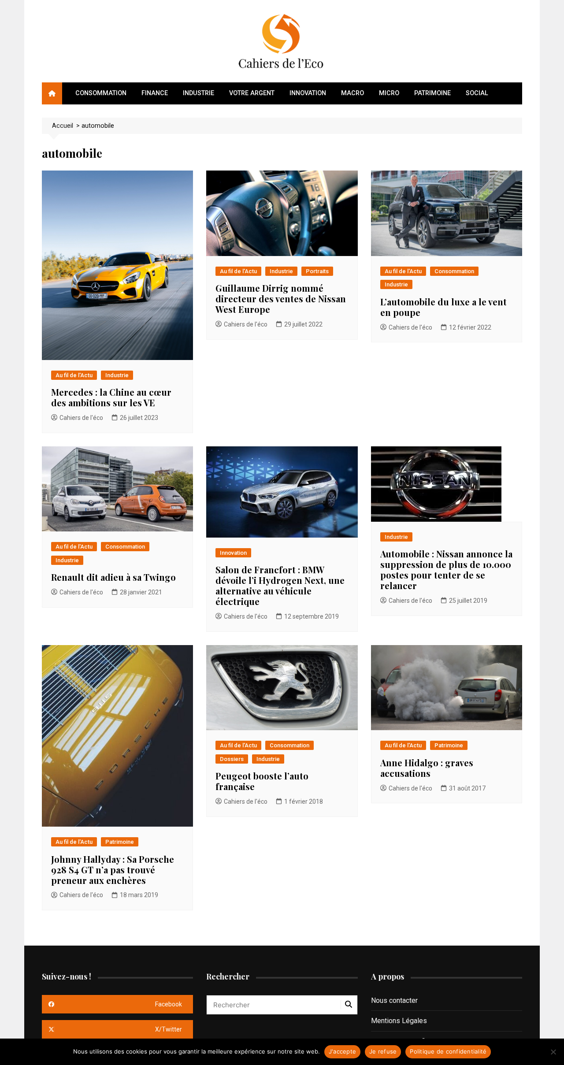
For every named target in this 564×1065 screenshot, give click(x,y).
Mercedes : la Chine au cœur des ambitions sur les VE (111, 397)
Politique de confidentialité (448, 1051)
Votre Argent (252, 93)
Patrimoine (432, 93)
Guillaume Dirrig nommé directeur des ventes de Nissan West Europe (280, 298)
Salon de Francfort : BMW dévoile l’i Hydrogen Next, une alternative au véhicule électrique (280, 585)
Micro (389, 93)
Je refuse (383, 1051)
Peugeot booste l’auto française (261, 781)
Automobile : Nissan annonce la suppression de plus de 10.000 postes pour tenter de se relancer (446, 569)
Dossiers (232, 759)
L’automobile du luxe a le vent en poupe (443, 307)
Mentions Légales (399, 1021)
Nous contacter (394, 1000)
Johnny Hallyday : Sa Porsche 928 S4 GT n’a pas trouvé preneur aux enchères (112, 869)
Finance (154, 93)
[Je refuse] (553, 1051)
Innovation (307, 93)
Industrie (198, 93)
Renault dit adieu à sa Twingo (113, 577)
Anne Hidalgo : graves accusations (426, 768)
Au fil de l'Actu (74, 375)
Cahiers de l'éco (81, 417)
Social (477, 93)
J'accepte (342, 1051)
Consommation (100, 93)
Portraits (317, 271)
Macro (352, 93)
